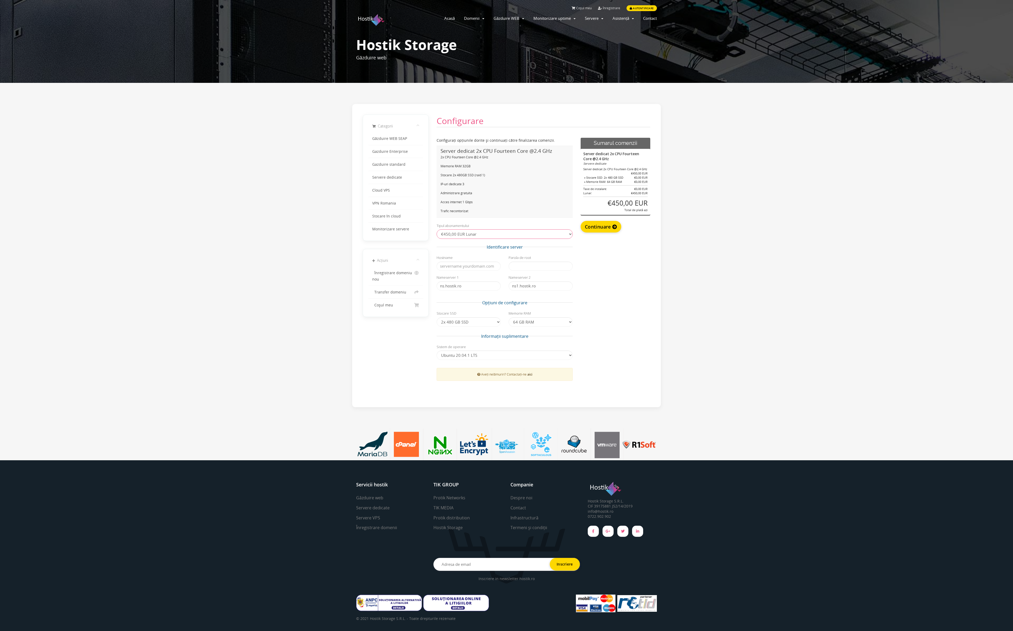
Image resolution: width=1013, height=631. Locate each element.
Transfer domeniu (389, 292)
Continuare (598, 227)
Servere (593, 18)
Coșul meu (583, 8)
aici (529, 374)
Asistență (622, 18)
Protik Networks (449, 498)
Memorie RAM (520, 313)
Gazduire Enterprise (390, 151)
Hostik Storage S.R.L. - (389, 618)
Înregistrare (611, 8)
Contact (650, 18)
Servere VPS (368, 518)
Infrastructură (524, 518)
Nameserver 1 (447, 277)
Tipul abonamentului (453, 225)
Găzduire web (369, 498)
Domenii (473, 18)
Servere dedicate (387, 177)
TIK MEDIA (443, 508)
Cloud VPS (381, 190)
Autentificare (643, 8)
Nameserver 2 (520, 277)
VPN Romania (384, 203)
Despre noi (521, 498)
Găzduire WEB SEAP (389, 138)
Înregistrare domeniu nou (392, 276)
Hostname (445, 257)
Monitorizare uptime (553, 18)
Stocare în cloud (386, 216)
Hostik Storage (448, 527)
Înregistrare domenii (376, 527)
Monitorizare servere (390, 229)
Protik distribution (451, 518)
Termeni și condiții (528, 527)
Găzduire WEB (508, 18)
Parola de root (520, 257)
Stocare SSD (446, 313)
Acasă (449, 18)
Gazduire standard (388, 164)
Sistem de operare (451, 346)
